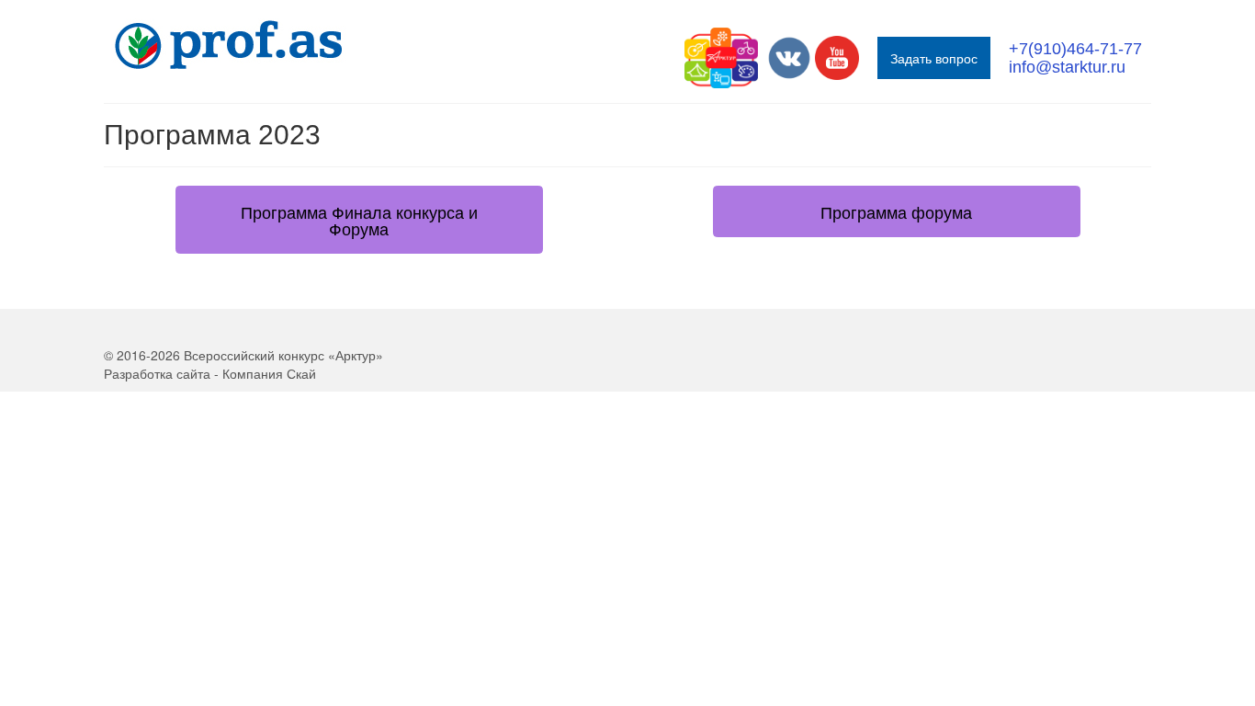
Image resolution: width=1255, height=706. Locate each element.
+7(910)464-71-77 (1075, 49)
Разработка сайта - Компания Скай (210, 373)
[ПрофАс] (269, 45)
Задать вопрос (934, 58)
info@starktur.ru (1067, 67)
